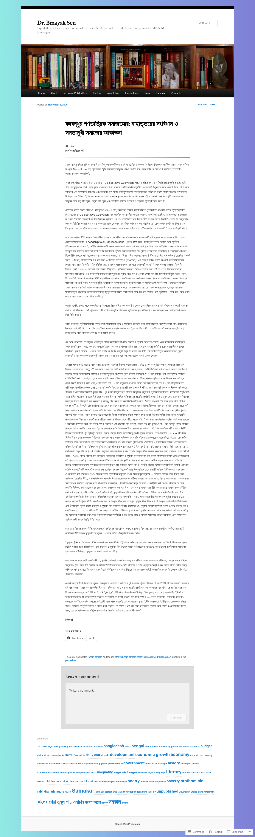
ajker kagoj (48, 746)
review (68, 791)
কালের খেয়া (119, 657)
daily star (93, 754)
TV (154, 791)
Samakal (148, 657)
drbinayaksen (163, 657)
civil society (43, 755)
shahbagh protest (103, 791)
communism (55, 755)
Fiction (97, 93)
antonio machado (94, 746)
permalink (70, 660)
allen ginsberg (61, 746)
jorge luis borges (125, 772)
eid (192, 755)
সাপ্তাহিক (125, 802)
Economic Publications (75, 93)
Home (41, 93)
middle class (53, 781)
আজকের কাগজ (209, 791)
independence (83, 772)
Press (147, 93)
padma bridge (119, 781)
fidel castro (42, 763)
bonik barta (178, 746)
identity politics (67, 772)
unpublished (167, 791)
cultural (67, 755)
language (160, 772)
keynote (152, 772)
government (134, 762)
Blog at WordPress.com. (127, 824)
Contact (175, 93)
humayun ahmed (190, 763)
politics (162, 781)
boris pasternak (192, 746)
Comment (177, 717)
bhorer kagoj (165, 746)
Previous (201, 104)
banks (128, 746)
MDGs (40, 781)
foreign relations (90, 763)
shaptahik (117, 791)
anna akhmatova (77, 746)
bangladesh (113, 745)
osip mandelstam (102, 781)
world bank (197, 791)
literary (174, 771)
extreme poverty (203, 755)
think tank (147, 791)
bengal (137, 745)
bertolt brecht (151, 746)
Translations (131, 93)
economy (180, 754)
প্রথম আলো (93, 802)
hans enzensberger (156, 763)
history (174, 762)
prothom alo (192, 781)
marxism (206, 772)
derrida (105, 755)
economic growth (152, 754)
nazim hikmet (84, 781)
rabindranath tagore (50, 791)
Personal (160, 93)
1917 (39, 746)
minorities (68, 781)
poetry (134, 780)
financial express (58, 763)
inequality (105, 771)
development (122, 754)
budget (206, 745)
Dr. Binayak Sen (56, 23)
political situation (149, 781)
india (93, 772)
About (53, 93)
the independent (132, 791)
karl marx (142, 772)
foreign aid (75, 763)
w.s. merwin (184, 791)
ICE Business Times (48, 772)
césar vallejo (79, 755)
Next (214, 104)
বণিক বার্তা (105, 802)
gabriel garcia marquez (112, 763)
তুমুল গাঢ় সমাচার (96, 657)
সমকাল (139, 657)
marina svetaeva (191, 772)
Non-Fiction (113, 93)
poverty (173, 780)
